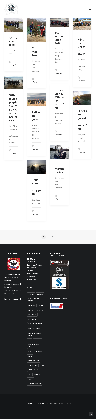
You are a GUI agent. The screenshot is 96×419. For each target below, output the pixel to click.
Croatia (40, 294)
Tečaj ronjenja (33, 370)
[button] (13, 25)
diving (41, 306)
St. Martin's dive (59, 169)
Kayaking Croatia (34, 329)
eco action (32, 315)
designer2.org (67, 403)
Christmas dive (13, 41)
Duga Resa (40, 310)
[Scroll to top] (91, 414)
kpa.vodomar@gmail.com (14, 299)
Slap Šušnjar (33, 365)
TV (29, 374)
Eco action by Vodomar (32, 275)
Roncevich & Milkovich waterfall (59, 99)
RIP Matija (31, 259)
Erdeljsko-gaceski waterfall (82, 120)
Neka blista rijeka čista (34, 346)
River (30, 356)
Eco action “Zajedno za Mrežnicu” (35, 266)
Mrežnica (37, 340)
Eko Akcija (32, 319)
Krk (29, 340)
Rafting (39, 351)
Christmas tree (36, 52)
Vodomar (37, 374)
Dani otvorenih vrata (34, 300)
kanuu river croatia (35, 324)
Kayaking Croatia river (34, 334)
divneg (30, 310)
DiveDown (32, 306)
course (31, 294)
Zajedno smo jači (34, 384)
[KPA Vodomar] (11, 9)
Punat (30, 351)
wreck (30, 379)
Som (42, 365)
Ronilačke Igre (33, 361)
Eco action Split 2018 (59, 38)
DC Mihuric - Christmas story (82, 45)
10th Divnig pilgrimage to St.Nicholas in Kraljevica (13, 108)
